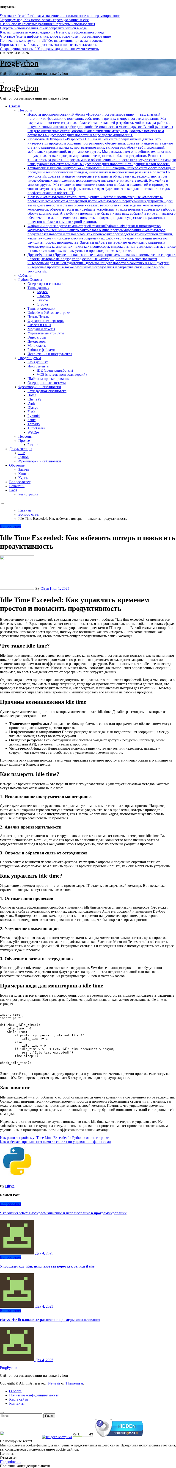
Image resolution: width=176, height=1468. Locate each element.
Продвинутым (29, 358)
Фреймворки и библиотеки (39, 387)
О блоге (15, 1391)
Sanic (32, 420)
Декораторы (37, 341)
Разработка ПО (102, 151)
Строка (42, 304)
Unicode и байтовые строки (49, 312)
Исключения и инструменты (50, 354)
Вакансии (17, 486)
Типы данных (38, 288)
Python (23, 457)
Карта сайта (18, 1399)
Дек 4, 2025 (44, 1253)
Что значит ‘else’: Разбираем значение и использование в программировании (63, 1213)
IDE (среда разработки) (55, 370)
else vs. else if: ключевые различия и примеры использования (50, 1320)
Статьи (14, 106)
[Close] (2, 1412)
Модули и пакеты (41, 329)
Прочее (24, 440)
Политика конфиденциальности (34, 1395)
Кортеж (42, 292)
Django (33, 407)
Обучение (17, 465)
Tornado (34, 424)
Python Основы (30, 279)
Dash (31, 403)
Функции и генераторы (46, 321)
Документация (20, 449)
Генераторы (37, 337)
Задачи (23, 469)
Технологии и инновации (101, 180)
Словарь (43, 296)
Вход (13, 490)
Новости (25, 110)
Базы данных (38, 362)
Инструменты (38, 366)
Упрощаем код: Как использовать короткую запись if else (47, 1266)
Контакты (17, 1403)
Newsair (54, 1383)
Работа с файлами (41, 350)
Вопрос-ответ (19, 482)
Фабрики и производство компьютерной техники (102, 238)
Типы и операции (41, 308)
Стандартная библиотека (47, 391)
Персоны (25, 436)
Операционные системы (47, 383)
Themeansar (74, 1383)
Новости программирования (100, 124)
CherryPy (34, 399)
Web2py (34, 432)
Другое (102, 263)
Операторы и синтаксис (46, 284)
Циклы (39, 317)
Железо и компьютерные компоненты (102, 209)
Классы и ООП (39, 325)
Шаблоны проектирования (48, 379)
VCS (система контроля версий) (62, 374)
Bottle (32, 395)
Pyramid (34, 416)
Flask (31, 412)
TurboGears (36, 428)
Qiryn (45, 588)
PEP (21, 453)
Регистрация (28, 494)
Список (43, 300)
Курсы (23, 478)
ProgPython (19, 63)
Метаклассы (37, 346)
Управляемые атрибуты (46, 333)
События (25, 275)
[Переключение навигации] (2, 82)
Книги (23, 473)
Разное (33, 445)
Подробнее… (10, 1462)
